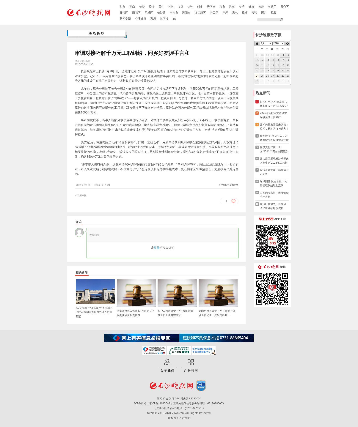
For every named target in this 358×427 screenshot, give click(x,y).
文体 (180, 6)
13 (272, 65)
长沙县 (161, 12)
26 (267, 76)
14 (278, 65)
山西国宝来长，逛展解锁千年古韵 (274, 194)
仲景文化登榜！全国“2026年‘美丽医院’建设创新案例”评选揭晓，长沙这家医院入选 (274, 149)
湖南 (132, 6)
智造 (261, 6)
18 (262, 70)
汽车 (232, 6)
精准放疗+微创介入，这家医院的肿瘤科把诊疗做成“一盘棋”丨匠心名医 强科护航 (274, 138)
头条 (122, 6)
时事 (200, 6)
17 (257, 70)
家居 (153, 18)
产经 (225, 12)
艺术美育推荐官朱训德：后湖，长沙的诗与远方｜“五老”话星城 (274, 127)
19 (267, 70)
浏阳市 (186, 12)
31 (257, 81)
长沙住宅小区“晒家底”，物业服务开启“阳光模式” (274, 104)
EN (174, 18)
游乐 (241, 6)
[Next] (287, 43)
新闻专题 (125, 18)
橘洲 (244, 12)
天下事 (211, 6)
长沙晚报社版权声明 (228, 184)
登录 (157, 248)
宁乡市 (174, 12)
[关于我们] (167, 365)
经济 (151, 6)
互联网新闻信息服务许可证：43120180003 (198, 403)
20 (272, 70)
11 (262, 65)
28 (278, 76)
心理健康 (140, 18)
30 (288, 76)
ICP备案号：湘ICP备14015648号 (153, 403)
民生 (161, 6)
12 (267, 65)
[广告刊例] (190, 365)
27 (272, 76)
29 (283, 76)
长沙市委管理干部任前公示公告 (274, 172)
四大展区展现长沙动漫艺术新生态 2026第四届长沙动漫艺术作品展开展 (274, 161)
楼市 (222, 6)
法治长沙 (96, 33)
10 (257, 65)
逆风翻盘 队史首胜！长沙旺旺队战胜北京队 (273, 183)
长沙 (142, 6)
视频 (274, 12)
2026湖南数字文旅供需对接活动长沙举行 (273, 115)
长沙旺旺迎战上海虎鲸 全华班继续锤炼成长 (274, 206)
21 (278, 70)
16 (288, 65)
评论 (190, 6)
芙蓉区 (272, 6)
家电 (235, 12)
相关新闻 (82, 272)
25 (262, 76)
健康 (251, 6)
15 (283, 65)
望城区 (149, 12)
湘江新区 (200, 12)
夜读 (254, 12)
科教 (171, 6)
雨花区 (136, 12)
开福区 (124, 12)
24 (257, 76)
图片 (264, 12)
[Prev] (257, 43)
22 (283, 70)
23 (288, 70)
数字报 (164, 18)
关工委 (214, 12)
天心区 (284, 6)
